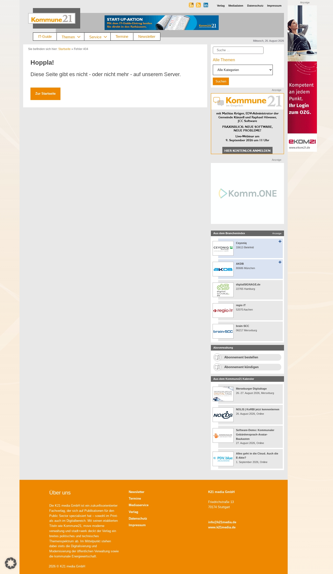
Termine (122, 36)
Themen (68, 37)
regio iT (241, 305)
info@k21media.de (222, 522)
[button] (10, 563)
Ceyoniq (241, 243)
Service (95, 37)
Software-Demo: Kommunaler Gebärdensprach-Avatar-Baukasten (255, 434)
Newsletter (146, 36)
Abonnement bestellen (241, 357)
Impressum (137, 525)
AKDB (240, 263)
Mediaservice (138, 505)
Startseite (64, 49)
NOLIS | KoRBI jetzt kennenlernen (257, 409)
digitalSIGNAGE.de (248, 284)
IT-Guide (45, 36)
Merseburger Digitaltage (251, 388)
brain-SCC (242, 325)
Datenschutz (138, 518)
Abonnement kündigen (241, 367)
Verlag (133, 512)
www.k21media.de (221, 527)
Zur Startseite (45, 93)
